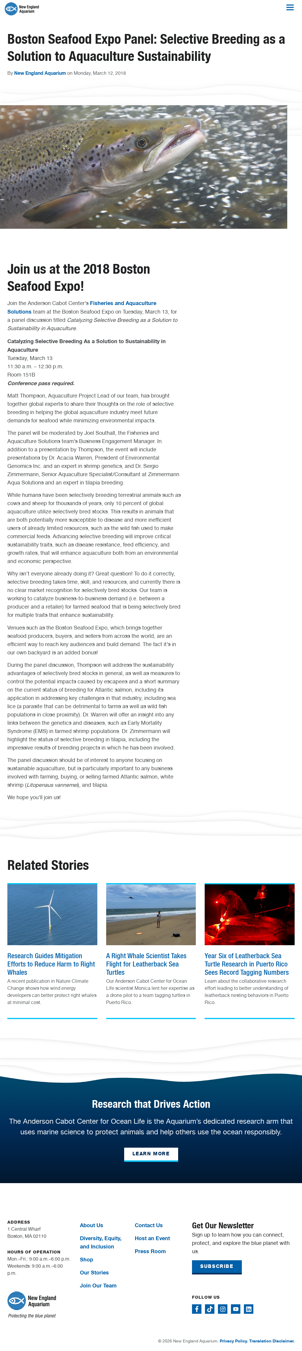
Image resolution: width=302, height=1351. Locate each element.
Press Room (150, 1251)
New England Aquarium (40, 73)
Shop (86, 1259)
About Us (91, 1225)
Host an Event (152, 1238)
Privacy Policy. (234, 1340)
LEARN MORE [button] (151, 1154)
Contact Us (149, 1225)
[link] (52, 947)
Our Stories (94, 1272)
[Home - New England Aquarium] (22, 8)
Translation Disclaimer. (272, 1340)
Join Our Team (98, 1285)
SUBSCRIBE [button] (216, 1266)
